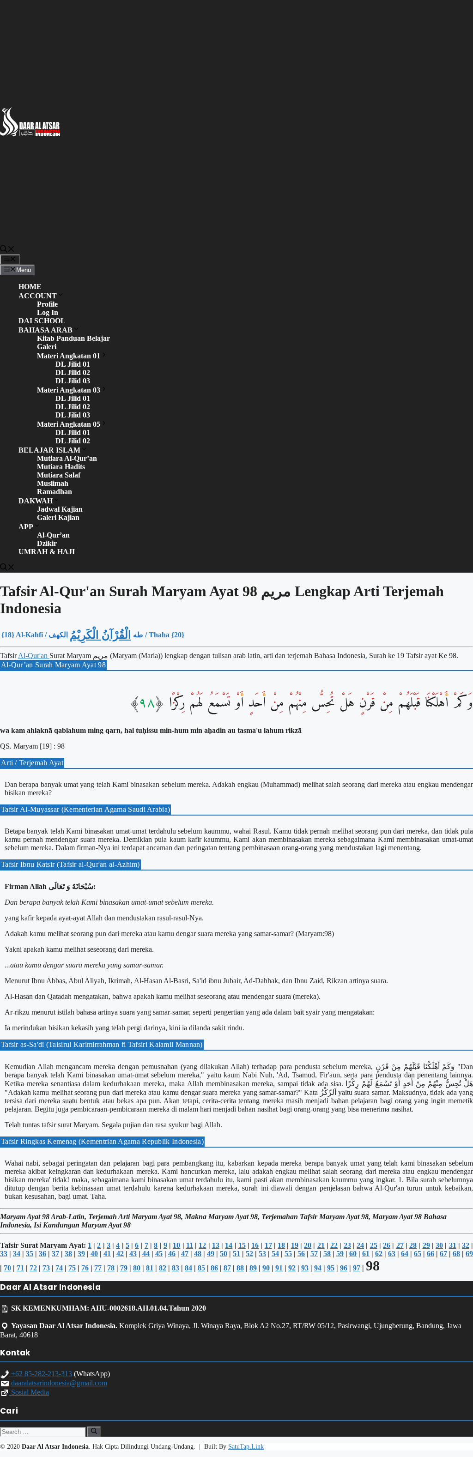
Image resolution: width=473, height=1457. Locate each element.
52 (249, 1253)
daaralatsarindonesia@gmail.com (58, 1383)
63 (391, 1253)
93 (305, 1268)
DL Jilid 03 (72, 381)
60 (353, 1253)
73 (46, 1268)
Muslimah (52, 483)
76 (85, 1268)
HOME (30, 286)
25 (373, 1245)
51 (236, 1253)
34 (16, 1253)
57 (314, 1253)
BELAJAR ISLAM (49, 450)
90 (266, 1268)
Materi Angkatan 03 (68, 390)
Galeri (46, 347)
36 (42, 1253)
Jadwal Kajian (60, 509)
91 (279, 1268)
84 (188, 1268)
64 (404, 1253)
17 (268, 1245)
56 (301, 1253)
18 (281, 1245)
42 (120, 1253)
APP (25, 527)
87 (227, 1268)
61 (366, 1253)
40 (94, 1253)
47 (184, 1253)
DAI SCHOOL (42, 321)
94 (317, 1268)
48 (197, 1253)
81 (149, 1268)
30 (439, 1245)
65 (417, 1253)
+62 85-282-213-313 (40, 1374)
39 (81, 1253)
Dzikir (47, 543)
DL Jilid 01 (72, 364)
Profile (47, 304)
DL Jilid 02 (72, 372)
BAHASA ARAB (45, 330)
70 (7, 1268)
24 (360, 1245)
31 (452, 1245)
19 (294, 1245)
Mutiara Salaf (58, 475)
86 (214, 1268)
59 (340, 1253)
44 (146, 1253)
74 (59, 1268)
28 (413, 1245)
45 (159, 1253)
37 (55, 1253)
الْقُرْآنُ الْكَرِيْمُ (100, 635)
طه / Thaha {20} (158, 635)
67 (443, 1253)
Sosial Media (29, 1392)
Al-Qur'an (33, 655)
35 (29, 1253)
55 (288, 1253)
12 (202, 1245)
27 (400, 1245)
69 (469, 1253)
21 (321, 1245)
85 (201, 1268)
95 (330, 1268)
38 (68, 1253)
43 (133, 1253)
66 (430, 1253)
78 (111, 1268)
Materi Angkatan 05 (68, 424)
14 (228, 1245)
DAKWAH (35, 501)
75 (72, 1268)
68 (456, 1253)
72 (33, 1268)
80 (136, 1268)
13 (215, 1245)
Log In (47, 312)
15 (242, 1245)
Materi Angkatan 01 (68, 356)
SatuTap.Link (246, 1446)
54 (275, 1253)
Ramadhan (54, 492)
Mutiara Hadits (61, 467)
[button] (7, 250)
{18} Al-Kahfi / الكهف (34, 635)
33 (3, 1253)
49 (210, 1253)
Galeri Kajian (58, 517)
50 (223, 1253)
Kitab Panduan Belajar (73, 338)
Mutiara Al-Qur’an (67, 458)
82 (162, 1268)
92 (292, 1268)
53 (262, 1253)
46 (172, 1253)
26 (386, 1245)
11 (189, 1245)
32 (465, 1245)
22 (334, 1245)
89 (253, 1268)
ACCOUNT (37, 296)
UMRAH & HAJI (46, 552)
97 (356, 1268)
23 (347, 1245)
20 (307, 1245)
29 (426, 1245)
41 (107, 1253)
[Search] (94, 1432)
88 (240, 1268)
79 (123, 1268)
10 (176, 1245)
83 (175, 1268)
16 (255, 1245)
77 (98, 1268)
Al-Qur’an (53, 535)
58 (327, 1253)
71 (20, 1268)
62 (378, 1253)
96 (343, 1268)
